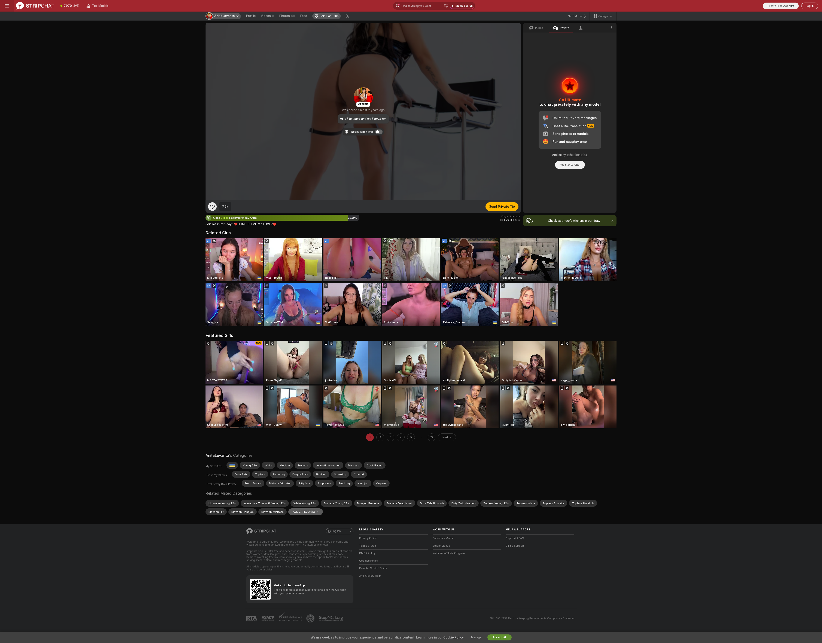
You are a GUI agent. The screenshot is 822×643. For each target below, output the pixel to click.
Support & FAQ (515, 538)
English (336, 531)
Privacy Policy (368, 538)
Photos (287, 16)
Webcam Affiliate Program (449, 553)
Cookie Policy (453, 637)
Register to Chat (570, 164)
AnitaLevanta (217, 455)
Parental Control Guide (373, 568)
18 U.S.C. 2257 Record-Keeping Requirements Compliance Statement (532, 618)
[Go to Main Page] (35, 6)
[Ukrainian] (232, 465)
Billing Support (515, 545)
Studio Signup (441, 545)
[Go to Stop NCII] (331, 618)
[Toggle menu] (7, 6)
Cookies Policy (368, 560)
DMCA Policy (367, 553)
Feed (303, 16)
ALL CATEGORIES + (305, 511)
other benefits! (577, 154)
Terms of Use (367, 545)
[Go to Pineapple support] (310, 618)
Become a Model (443, 538)
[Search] (446, 6)
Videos (267, 16)
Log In (810, 5)
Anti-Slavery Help (370, 575)
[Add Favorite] (212, 206)
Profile (251, 16)
